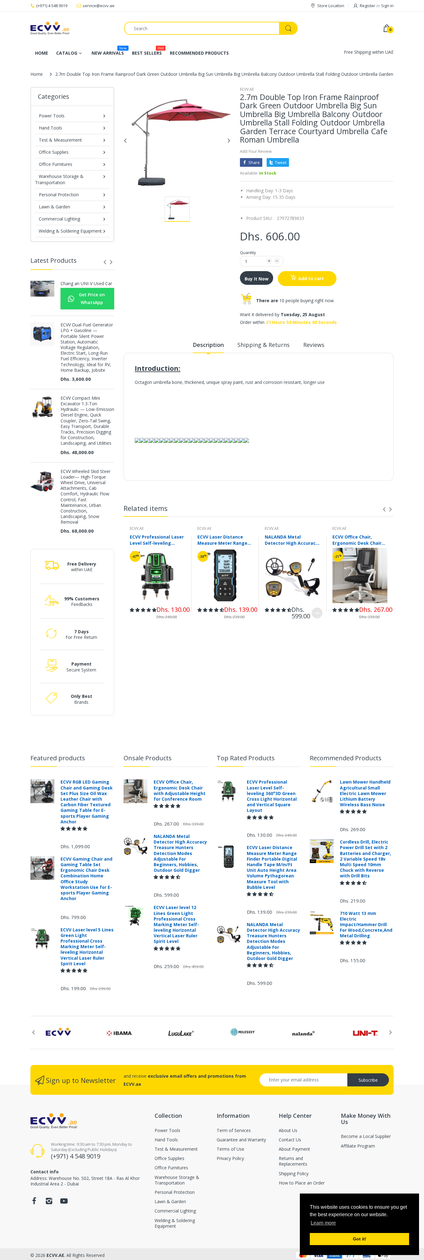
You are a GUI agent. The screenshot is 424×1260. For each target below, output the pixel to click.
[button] (143, 610)
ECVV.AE (247, 89)
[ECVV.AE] (72, 28)
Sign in (387, 5)
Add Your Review (256, 151)
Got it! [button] (359, 1238)
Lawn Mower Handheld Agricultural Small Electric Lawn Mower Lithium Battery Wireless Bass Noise (365, 793)
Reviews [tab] (313, 344)
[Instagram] (49, 1202)
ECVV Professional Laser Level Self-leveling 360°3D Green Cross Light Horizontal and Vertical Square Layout (157, 540)
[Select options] (317, 612)
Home (36, 74)
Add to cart (311, 278)
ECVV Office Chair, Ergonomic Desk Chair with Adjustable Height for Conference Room (358, 540)
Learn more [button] (323, 1223)
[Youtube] (64, 1202)
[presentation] (105, 262)
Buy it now (256, 279)
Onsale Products (148, 758)
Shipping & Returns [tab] (263, 344)
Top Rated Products (246, 758)
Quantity (248, 252)
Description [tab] (208, 344)
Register (367, 5)
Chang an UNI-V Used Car (86, 283)
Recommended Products (345, 758)
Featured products (57, 758)
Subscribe (368, 1080)
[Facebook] (34, 1202)
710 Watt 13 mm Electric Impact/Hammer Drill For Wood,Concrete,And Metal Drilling (366, 925)
